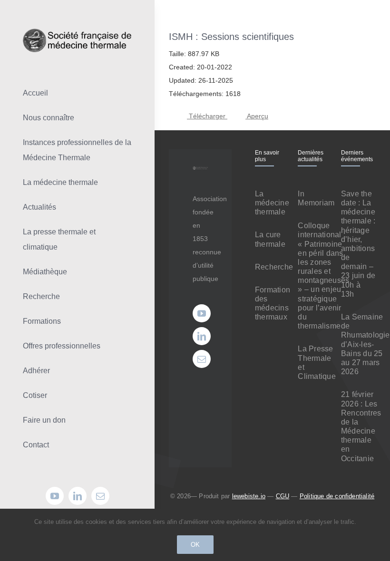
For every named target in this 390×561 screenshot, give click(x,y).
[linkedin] (77, 496)
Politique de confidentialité (337, 496)
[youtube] (55, 496)
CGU (283, 496)
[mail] (100, 496)
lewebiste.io (248, 496)
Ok (195, 544)
